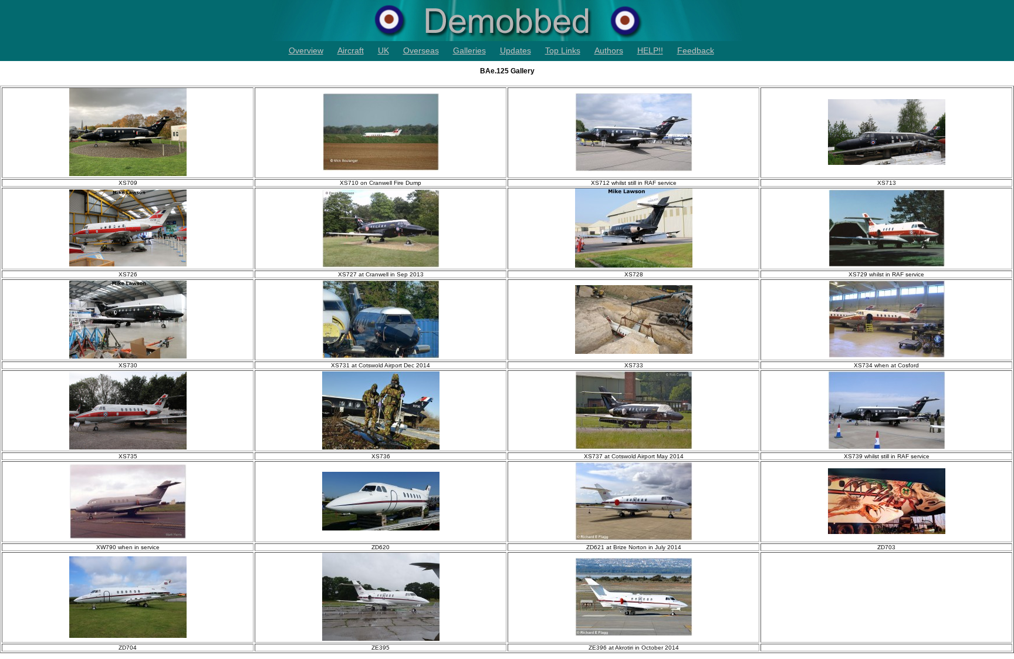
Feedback (695, 50)
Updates (515, 50)
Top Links (562, 50)
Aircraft (350, 50)
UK (383, 50)
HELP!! (650, 50)
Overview (306, 50)
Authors (608, 50)
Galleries (469, 50)
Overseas (421, 50)
